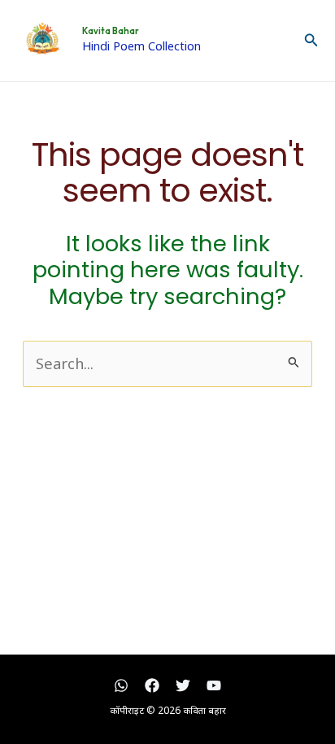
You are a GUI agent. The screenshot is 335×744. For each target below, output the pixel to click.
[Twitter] (183, 685)
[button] (311, 40)
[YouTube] (214, 685)
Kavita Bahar (110, 31)
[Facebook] (152, 685)
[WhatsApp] (121, 685)
